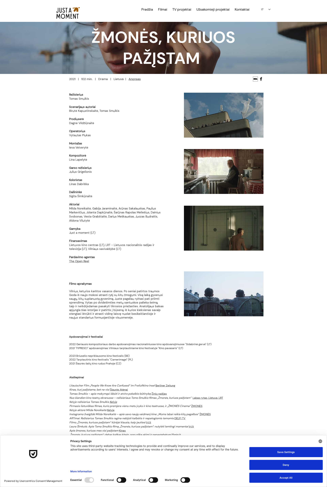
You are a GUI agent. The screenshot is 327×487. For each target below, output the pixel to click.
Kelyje (113, 402)
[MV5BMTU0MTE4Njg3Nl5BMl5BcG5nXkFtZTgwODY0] (255, 78)
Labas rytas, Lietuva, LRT (208, 398)
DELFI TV (179, 418)
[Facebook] (261, 78)
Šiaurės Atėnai (119, 389)
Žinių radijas (159, 394)
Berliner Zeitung (165, 385)
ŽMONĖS (196, 406)
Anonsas (135, 79)
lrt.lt (148, 422)
